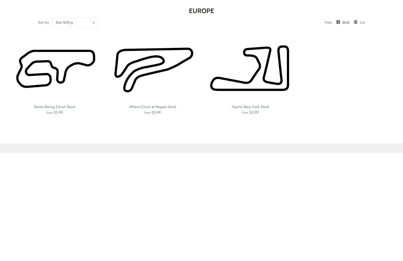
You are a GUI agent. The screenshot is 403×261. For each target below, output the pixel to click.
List (362, 22)
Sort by (43, 22)
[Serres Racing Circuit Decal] (54, 69)
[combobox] (75, 22)
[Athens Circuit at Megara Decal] (152, 69)
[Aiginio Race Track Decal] (250, 69)
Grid (346, 22)
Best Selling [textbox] (64, 22)
